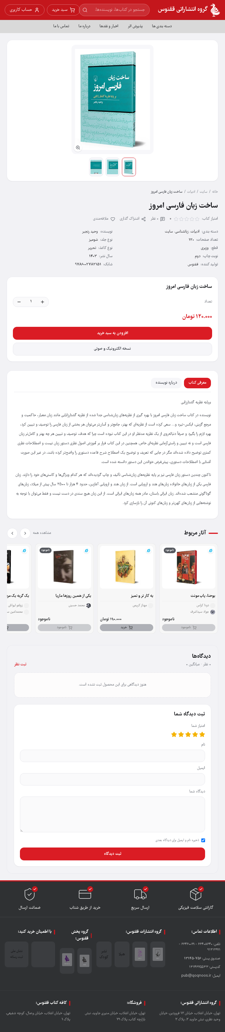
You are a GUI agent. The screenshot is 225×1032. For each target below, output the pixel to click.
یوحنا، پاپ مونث (203, 596)
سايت (203, 191)
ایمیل (201, 768)
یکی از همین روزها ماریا (73, 596)
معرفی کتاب (197, 383)
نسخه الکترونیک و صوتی (112, 349)
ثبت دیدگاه (112, 854)
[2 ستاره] (195, 734)
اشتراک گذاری (129, 219)
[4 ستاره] (181, 734)
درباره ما (84, 26)
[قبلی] (25, 533)
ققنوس (193, 264)
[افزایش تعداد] (42, 302)
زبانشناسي (181, 232)
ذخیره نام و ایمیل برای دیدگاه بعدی (177, 840)
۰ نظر (154, 219)
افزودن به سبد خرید (112, 333)
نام (203, 745)
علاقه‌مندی (101, 219)
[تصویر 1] (129, 167)
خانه (215, 191)
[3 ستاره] (188, 734)
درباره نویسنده (166, 383)
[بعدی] (12, 533)
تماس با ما (61, 26)
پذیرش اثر (135, 26)
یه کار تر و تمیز (142, 596)
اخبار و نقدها (109, 26)
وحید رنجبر (90, 232)
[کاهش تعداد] (19, 302)
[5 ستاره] (174, 734)
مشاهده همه (42, 533)
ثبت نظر (20, 664)
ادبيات (191, 191)
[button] (112, 99)
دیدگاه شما (197, 791)
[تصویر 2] (112, 167)
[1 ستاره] (202, 734)
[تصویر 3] (96, 167)
